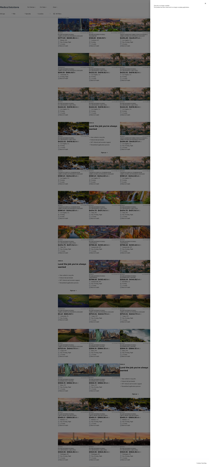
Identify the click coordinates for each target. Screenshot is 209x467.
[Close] (205, 3)
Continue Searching (201, 463)
